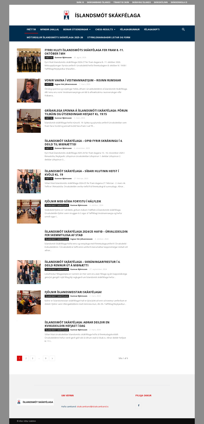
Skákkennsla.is (179, 2)
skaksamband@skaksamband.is (93, 406)
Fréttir (31, 29)
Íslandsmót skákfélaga (57, 205)
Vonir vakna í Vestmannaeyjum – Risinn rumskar (83, 80)
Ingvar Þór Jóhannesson (66, 84)
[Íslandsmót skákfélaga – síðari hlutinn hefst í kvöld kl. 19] (29, 181)
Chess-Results (104, 29)
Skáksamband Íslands (98, 2)
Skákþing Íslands (141, 2)
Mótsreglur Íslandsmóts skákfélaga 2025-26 (55, 37)
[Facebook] (138, 405)
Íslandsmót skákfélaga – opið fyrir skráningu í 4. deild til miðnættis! (84, 142)
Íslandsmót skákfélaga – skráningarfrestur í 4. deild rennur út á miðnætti (82, 263)
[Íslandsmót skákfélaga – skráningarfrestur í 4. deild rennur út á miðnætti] (29, 272)
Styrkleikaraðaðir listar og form (108, 37)
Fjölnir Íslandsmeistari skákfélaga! (73, 292)
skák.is (80, 2)
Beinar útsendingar (75, 29)
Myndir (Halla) (49, 29)
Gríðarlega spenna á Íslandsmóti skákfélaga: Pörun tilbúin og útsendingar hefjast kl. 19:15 (86, 112)
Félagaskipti (152, 29)
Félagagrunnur (130, 29)
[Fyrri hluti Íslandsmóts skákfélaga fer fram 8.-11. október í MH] (29, 60)
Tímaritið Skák (121, 2)
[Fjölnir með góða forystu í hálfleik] (29, 212)
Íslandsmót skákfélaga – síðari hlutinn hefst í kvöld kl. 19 (82, 172)
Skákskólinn (161, 2)
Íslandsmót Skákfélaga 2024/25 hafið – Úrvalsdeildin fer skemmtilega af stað (86, 233)
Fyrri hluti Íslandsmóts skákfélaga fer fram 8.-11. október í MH (84, 51)
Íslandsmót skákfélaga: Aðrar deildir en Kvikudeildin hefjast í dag (77, 324)
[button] (183, 29)
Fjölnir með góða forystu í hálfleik (73, 201)
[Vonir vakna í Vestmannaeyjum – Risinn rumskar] (29, 91)
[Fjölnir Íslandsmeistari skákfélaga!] (29, 302)
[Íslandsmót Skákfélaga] (102, 15)
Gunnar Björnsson (63, 57)
